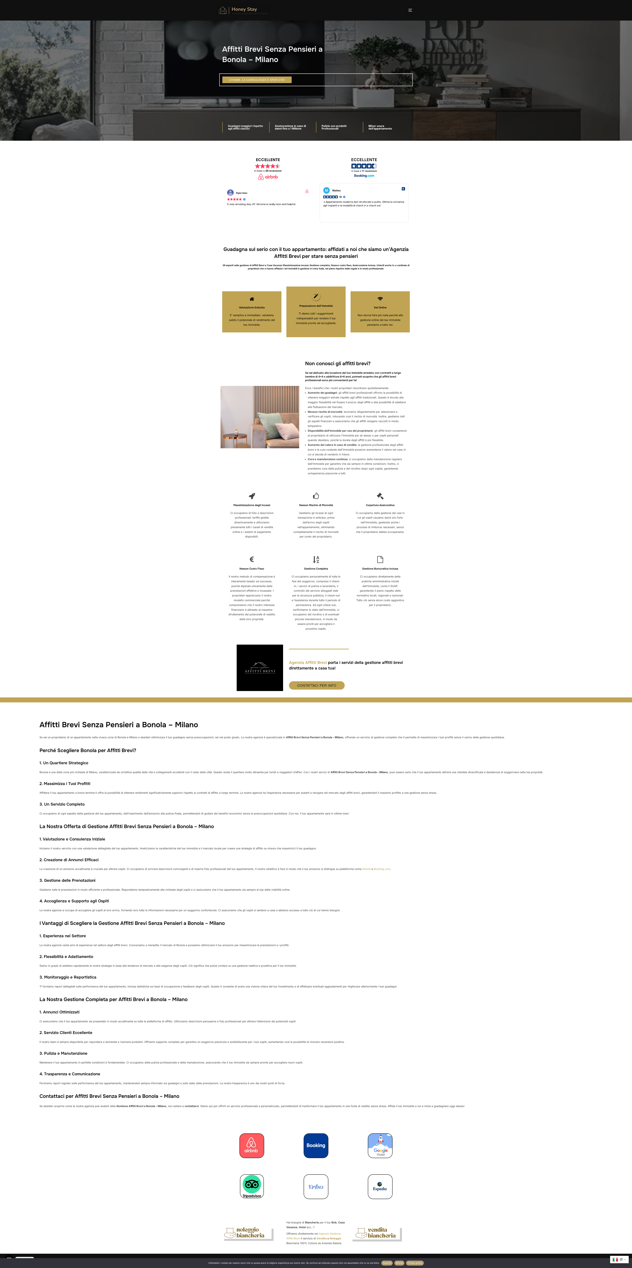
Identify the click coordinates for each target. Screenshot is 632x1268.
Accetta (387, 1263)
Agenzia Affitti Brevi (308, 662)
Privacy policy (415, 1263)
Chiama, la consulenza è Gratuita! (257, 80)
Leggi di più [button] (233, 219)
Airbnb (366, 869)
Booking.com (382, 869)
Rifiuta (399, 1263)
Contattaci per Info (316, 685)
